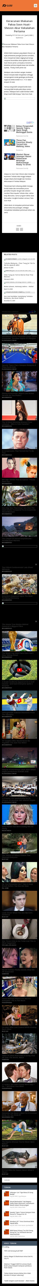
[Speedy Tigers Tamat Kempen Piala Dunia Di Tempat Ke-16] (6, 1213)
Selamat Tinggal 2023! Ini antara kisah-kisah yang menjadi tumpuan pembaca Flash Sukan (18, 1266)
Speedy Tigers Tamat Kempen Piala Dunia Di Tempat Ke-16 (22, 1213)
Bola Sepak (22, 1225)
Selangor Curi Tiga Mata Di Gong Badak (21, 1193)
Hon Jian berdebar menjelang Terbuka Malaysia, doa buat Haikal (18, 297)
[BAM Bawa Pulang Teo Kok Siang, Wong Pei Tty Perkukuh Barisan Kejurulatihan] (6, 1231)
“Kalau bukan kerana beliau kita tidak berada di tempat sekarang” (17, 1274)
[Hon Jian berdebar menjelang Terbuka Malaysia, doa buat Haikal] (19, 292)
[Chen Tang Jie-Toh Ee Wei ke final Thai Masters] (19, 271)
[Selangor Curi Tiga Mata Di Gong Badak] (6, 1193)
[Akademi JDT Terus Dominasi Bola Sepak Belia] (6, 1222)
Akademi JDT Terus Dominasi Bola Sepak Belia (22, 1222)
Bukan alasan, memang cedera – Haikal (19, 286)
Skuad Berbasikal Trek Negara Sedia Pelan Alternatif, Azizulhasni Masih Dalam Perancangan (22, 1203)
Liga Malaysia (22, 1196)
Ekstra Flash (22, 1207)
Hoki (20, 1216)
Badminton (19, 38)
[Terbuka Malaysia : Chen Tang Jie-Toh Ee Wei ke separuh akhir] (19, 259)
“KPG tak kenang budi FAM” (13, 1251)
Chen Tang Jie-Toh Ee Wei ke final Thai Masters (18, 276)
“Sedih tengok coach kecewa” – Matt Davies (19, 1281)
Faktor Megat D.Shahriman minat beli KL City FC (18, 1257)
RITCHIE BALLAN (18, 35)
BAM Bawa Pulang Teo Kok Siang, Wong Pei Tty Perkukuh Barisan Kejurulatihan (21, 1232)
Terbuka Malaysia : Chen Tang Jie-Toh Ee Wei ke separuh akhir (19, 264)
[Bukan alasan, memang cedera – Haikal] (19, 283)
